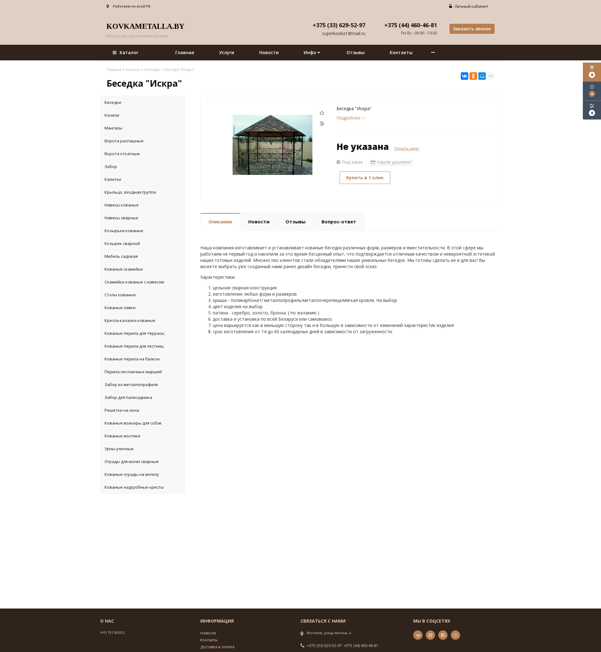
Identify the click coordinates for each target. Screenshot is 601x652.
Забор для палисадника (128, 397)
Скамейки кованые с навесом (134, 282)
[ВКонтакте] (464, 76)
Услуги (226, 52)
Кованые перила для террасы (134, 333)
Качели (112, 115)
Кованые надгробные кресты (134, 487)
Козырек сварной (122, 243)
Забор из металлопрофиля (131, 384)
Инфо (310, 52)
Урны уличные (119, 448)
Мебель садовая (121, 256)
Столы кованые (120, 295)
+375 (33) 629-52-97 (324, 645)
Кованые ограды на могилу (132, 474)
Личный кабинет (471, 6)
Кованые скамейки (124, 269)
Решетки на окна (122, 410)
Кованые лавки (120, 307)
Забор (111, 166)
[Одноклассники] (473, 76)
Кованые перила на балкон (132, 359)
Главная (184, 52)
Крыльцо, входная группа (130, 192)
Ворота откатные (122, 153)
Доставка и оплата (217, 646)
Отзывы (356, 52)
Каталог (129, 52)
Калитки (113, 179)
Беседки (113, 102)
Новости (269, 52)
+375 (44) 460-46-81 (360, 645)
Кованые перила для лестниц (134, 346)
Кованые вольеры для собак (133, 423)
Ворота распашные (124, 141)
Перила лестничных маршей (133, 371)
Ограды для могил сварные (132, 461)
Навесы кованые (122, 205)
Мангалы (113, 128)
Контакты (401, 52)
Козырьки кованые (124, 230)
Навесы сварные (121, 218)
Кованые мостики (122, 436)
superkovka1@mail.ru (343, 33)
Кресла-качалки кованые (130, 320)
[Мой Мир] (482, 76)
